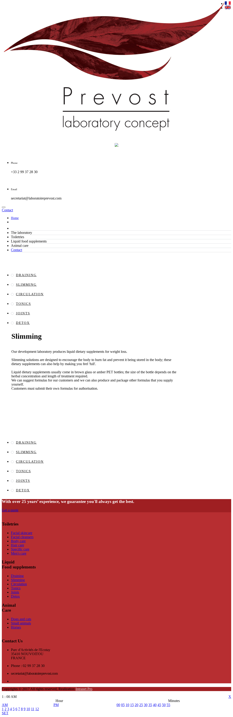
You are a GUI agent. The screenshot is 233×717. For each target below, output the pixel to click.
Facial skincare (21, 533)
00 (118, 705)
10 (28, 709)
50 (164, 705)
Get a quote (10, 510)
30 (145, 705)
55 (168, 705)
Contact (16, 250)
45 (159, 705)
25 (141, 705)
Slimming (26, 284)
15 (132, 705)
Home (15, 218)
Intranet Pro (84, 689)
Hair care (17, 545)
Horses (16, 627)
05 (123, 705)
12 (37, 709)
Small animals (21, 623)
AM (5, 705)
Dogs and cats (21, 619)
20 (136, 705)
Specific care (20, 549)
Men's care (18, 553)
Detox (23, 323)
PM (56, 705)
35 (150, 705)
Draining (26, 275)
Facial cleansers (22, 537)
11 (32, 709)
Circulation (30, 294)
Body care (18, 541)
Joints (23, 313)
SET (5, 713)
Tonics (23, 303)
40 (155, 705)
